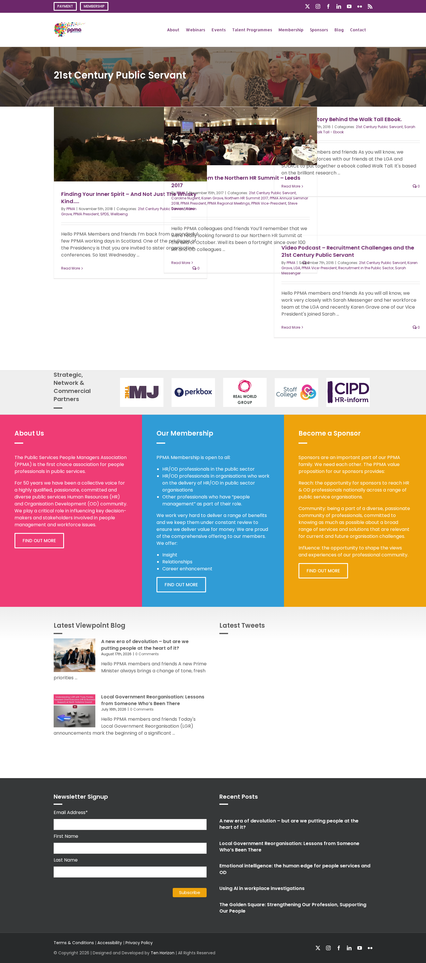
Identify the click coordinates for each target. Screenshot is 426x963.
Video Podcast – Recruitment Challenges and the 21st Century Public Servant (347, 251)
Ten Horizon (162, 953)
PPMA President (86, 214)
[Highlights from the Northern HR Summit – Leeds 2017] (240, 136)
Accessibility (109, 943)
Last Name (66, 860)
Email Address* (71, 812)
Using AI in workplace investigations (262, 888)
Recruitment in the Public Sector (366, 267)
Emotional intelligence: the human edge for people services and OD (294, 868)
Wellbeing (119, 214)
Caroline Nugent (185, 198)
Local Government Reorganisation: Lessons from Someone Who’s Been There (152, 700)
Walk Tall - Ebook (329, 132)
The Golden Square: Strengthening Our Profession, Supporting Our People (292, 907)
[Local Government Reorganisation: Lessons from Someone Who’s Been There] (74, 710)
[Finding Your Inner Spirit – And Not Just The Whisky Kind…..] (130, 144)
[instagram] (328, 948)
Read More (70, 268)
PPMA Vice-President (268, 203)
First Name (66, 836)
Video (190, 208)
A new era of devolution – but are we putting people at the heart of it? (145, 644)
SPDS (104, 214)
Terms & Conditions (74, 943)
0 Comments (147, 653)
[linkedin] (349, 948)
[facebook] (338, 948)
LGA (297, 267)
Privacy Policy (139, 943)
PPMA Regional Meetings (228, 203)
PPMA (70, 208)
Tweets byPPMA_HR (351, 645)
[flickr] (370, 948)
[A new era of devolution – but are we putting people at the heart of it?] (74, 655)
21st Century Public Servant (379, 126)
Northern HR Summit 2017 (246, 198)
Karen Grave (212, 198)
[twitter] (318, 948)
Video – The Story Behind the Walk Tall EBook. (341, 119)
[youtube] (359, 948)
